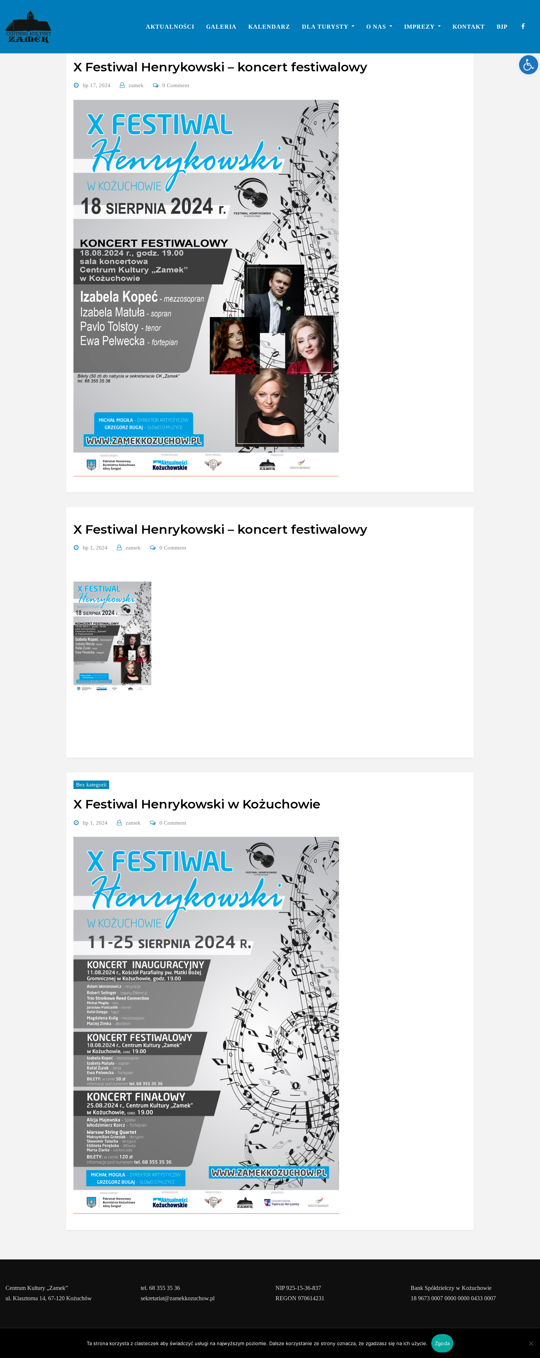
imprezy (420, 27)
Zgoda (442, 1343)
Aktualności (170, 27)
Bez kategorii (91, 785)
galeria (221, 27)
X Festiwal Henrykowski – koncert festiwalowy (220, 67)
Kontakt (469, 27)
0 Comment (175, 85)
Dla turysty (326, 27)
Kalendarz (269, 27)
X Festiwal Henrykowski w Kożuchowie (196, 804)
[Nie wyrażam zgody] (530, 1343)
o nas (377, 27)
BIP (502, 27)
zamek (136, 85)
